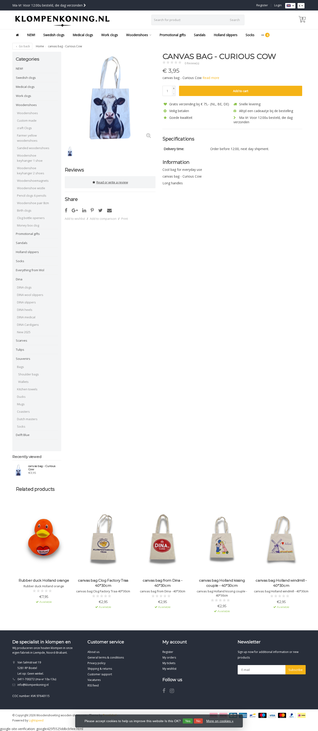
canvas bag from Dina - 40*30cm (163, 583)
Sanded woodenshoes (33, 148)
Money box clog (28, 225)
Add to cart (240, 91)
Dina (19, 279)
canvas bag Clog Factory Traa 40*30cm (103, 583)
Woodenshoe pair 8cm (33, 203)
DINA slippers (26, 302)
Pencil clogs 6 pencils (31, 195)
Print (124, 218)
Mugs (21, 404)
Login (278, 5)
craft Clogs (24, 128)
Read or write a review (112, 182)
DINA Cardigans (28, 325)
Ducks (21, 397)
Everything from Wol (30, 270)
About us (93, 652)
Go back (24, 46)
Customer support (100, 674)
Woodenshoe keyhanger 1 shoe (30, 158)
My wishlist (169, 669)
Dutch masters (27, 419)
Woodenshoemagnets (33, 180)
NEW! (31, 35)
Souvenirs (23, 359)
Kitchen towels (27, 389)
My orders (169, 657)
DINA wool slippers (30, 295)
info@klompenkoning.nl (33, 685)
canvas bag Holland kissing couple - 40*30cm (222, 583)
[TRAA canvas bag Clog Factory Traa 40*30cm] (103, 540)
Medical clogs (83, 35)
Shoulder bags (28, 374)
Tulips (20, 349)
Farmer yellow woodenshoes (27, 138)
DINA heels (24, 310)
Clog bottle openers (31, 218)
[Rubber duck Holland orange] (44, 540)
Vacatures (94, 680)
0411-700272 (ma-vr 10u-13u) (36, 679)
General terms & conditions (106, 657)
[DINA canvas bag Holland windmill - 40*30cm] (281, 540)
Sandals (200, 35)
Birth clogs (24, 210)
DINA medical (26, 317)
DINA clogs (24, 287)
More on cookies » (219, 721)
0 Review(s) (192, 63)
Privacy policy (96, 663)
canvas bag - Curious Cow (41, 467)
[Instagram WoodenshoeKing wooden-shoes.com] (174, 691)
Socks (250, 35)
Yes (187, 721)
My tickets (168, 663)
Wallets (23, 382)
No (198, 721)
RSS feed (93, 685)
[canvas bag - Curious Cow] (18, 470)
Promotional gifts (172, 35)
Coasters (23, 411)
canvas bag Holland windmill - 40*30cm (281, 583)
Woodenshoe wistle (31, 188)
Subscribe (295, 670)
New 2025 (23, 332)
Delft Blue (23, 435)
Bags (20, 367)
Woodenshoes (137, 35)
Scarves (21, 340)
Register (262, 5)
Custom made (27, 120)
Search (235, 20)
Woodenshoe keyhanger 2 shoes (30, 170)
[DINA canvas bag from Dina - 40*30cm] (162, 540)
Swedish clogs (53, 35)
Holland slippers (225, 35)
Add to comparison (103, 218)
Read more (211, 78)
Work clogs (109, 35)
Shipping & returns (100, 669)
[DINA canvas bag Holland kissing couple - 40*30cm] (222, 540)
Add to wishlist (75, 218)
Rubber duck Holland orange (44, 580)
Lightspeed (36, 720)
